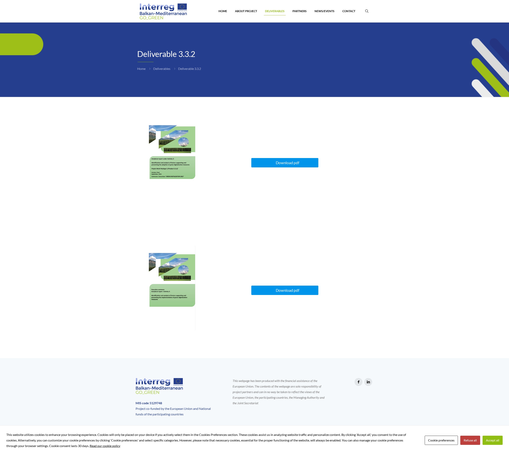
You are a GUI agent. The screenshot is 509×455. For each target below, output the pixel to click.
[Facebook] (358, 382)
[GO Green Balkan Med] (163, 11)
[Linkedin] (368, 382)
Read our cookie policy (105, 446)
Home (141, 68)
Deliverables (161, 68)
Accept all (492, 440)
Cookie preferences (441, 440)
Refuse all (470, 440)
